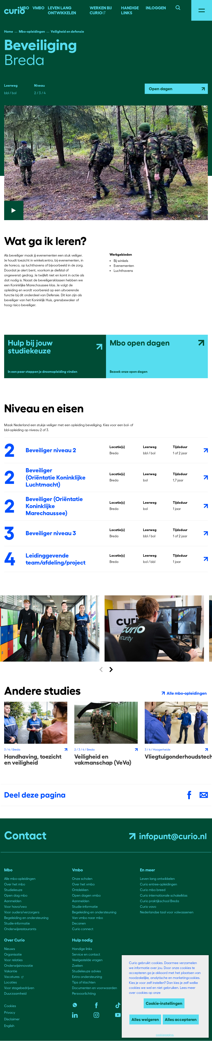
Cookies (10, 1006)
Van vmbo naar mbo (87, 918)
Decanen (79, 923)
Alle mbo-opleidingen (19, 878)
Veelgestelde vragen (87, 960)
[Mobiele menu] (201, 10)
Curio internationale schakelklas (163, 895)
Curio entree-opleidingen (158, 884)
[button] (101, 669)
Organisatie (13, 954)
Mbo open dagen (140, 343)
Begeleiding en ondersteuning (26, 918)
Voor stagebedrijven (19, 988)
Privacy (9, 1012)
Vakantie (10, 971)
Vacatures (11, 977)
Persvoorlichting (84, 993)
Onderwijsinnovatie (18, 965)
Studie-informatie (17, 923)
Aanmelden (12, 901)
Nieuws (9, 949)
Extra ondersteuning (87, 977)
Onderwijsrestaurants (20, 929)
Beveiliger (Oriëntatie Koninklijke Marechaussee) (54, 506)
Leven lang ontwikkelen (157, 878)
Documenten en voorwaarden (94, 988)
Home (8, 31)
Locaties (10, 982)
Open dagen (160, 88)
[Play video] (106, 163)
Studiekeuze (13, 890)
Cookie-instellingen (164, 1003)
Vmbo (39, 8)
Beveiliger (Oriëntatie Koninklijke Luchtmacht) (56, 477)
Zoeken (77, 965)
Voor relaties (13, 960)
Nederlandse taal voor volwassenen (166, 912)
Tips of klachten (83, 982)
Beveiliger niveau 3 (51, 533)
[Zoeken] (178, 7)
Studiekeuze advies (86, 971)
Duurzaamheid (15, 993)
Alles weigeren (145, 1019)
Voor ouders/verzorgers (21, 912)
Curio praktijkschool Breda (159, 901)
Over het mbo (14, 884)
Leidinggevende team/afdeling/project (56, 559)
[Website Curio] (14, 10)
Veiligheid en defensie (67, 31)
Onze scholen (82, 878)
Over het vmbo (83, 884)
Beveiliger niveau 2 (51, 450)
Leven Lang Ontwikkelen (62, 10)
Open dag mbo (15, 895)
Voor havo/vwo (15, 906)
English (9, 1026)
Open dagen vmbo (86, 895)
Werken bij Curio (101, 10)
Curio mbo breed (152, 890)
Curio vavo (148, 906)
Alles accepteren (181, 1019)
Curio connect (82, 929)
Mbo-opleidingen (32, 31)
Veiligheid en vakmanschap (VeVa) (102, 759)
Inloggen (156, 8)
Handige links (130, 10)
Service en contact (86, 954)
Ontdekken (80, 890)
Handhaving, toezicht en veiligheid (32, 759)
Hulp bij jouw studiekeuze (30, 346)
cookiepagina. (165, 1034)
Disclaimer (12, 1019)
